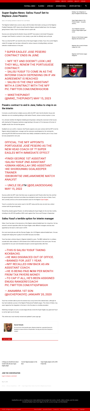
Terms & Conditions (65, 409)
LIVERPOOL (70, 1)
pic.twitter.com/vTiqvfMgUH (26, 285)
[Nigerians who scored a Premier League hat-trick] (66, 49)
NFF (19, 386)
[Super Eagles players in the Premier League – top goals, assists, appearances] (66, 24)
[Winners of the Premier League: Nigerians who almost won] (66, 40)
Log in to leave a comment (9, 376)
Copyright (82, 409)
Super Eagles (44, 199)
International (61, 6)
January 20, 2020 (40, 294)
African (50, 6)
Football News (29, 6)
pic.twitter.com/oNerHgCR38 (26, 89)
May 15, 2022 (13, 188)
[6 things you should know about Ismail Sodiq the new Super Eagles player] (10, 351)
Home (3, 386)
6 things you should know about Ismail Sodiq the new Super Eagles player (10, 363)
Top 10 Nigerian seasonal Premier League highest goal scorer (79, 30)
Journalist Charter (47, 409)
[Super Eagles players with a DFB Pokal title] (49, 351)
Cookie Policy (75, 409)
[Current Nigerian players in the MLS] (30, 351)
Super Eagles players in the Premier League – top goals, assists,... (79, 22)
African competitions (12, 386)
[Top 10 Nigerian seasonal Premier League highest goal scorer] (66, 32)
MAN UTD (63, 1)
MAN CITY (77, 1)
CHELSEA (83, 1)
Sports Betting (74, 6)
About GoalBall (37, 409)
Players (41, 6)
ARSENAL (57, 1)
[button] (86, 6)
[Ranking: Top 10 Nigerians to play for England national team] (66, 15)
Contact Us (56, 409)
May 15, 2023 (42, 98)
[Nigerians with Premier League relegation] (66, 57)
